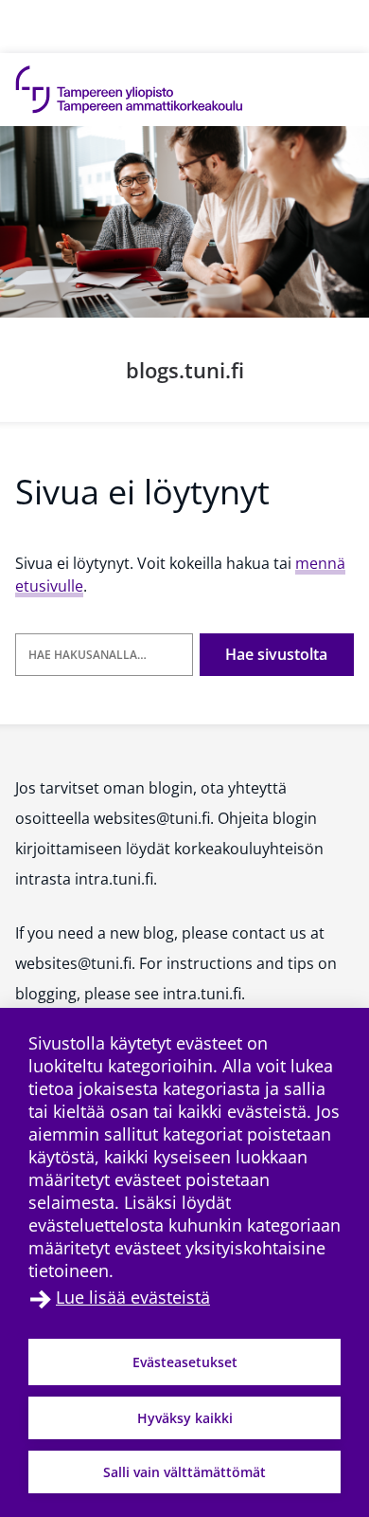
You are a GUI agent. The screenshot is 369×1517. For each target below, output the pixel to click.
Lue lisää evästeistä (133, 1297)
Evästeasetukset (184, 1362)
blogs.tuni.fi (185, 370)
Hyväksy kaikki (185, 1418)
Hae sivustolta (276, 654)
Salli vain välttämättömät (184, 1472)
